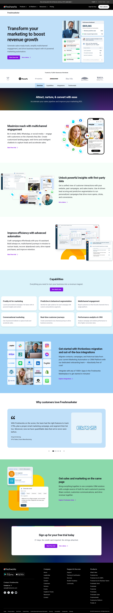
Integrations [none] (61, 85)
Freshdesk (93, 586)
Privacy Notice (11, 611)
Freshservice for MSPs (96, 578)
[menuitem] (94, 2)
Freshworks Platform (96, 600)
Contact (46, 597)
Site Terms (18, 611)
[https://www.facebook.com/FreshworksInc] (12, 592)
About (45, 572)
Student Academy (72, 580)
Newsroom (47, 594)
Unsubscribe (64, 611)
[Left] (49, 451)
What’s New (93, 572)
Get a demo (104, 7)
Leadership (47, 575)
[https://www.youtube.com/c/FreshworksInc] (16, 592)
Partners (46, 586)
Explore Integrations (65, 379)
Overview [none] (40, 85)
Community (70, 583)
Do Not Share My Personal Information (39, 611)
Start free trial (13, 57)
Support (69, 572)
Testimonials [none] (72, 85)
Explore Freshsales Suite (66, 500)
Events (46, 589)
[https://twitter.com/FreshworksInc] (8, 592)
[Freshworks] (19, 569)
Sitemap (71, 611)
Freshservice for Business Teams (99, 580)
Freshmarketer (94, 597)
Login (108, 1)
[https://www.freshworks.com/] (10, 7)
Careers (46, 580)
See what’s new (56, 289)
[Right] (64, 451)
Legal (5, 611)
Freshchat (93, 589)
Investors (46, 578)
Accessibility (57, 611)
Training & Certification (73, 575)
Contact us (7, 585)
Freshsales (93, 592)
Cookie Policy (26, 611)
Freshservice (94, 575)
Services (69, 578)
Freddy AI (93, 603)
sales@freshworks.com (10, 588)
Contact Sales (101, 1)
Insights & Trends (49, 592)
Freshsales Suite (95, 594)
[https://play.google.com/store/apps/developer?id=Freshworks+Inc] (9, 574)
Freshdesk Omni (95, 583)
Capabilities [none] (50, 85)
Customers (47, 583)
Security (51, 611)
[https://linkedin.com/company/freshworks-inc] (5, 592)
